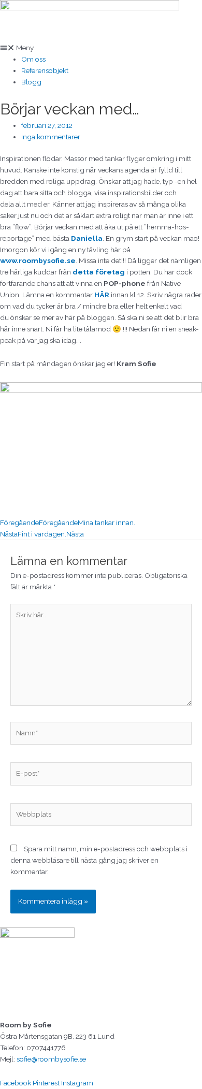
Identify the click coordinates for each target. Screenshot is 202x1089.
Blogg (31, 82)
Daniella (87, 238)
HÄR (101, 295)
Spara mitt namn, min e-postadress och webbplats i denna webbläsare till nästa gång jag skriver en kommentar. (98, 860)
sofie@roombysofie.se (51, 1059)
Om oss (33, 59)
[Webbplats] (101, 816)
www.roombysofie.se (38, 260)
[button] (101, 48)
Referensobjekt (44, 70)
